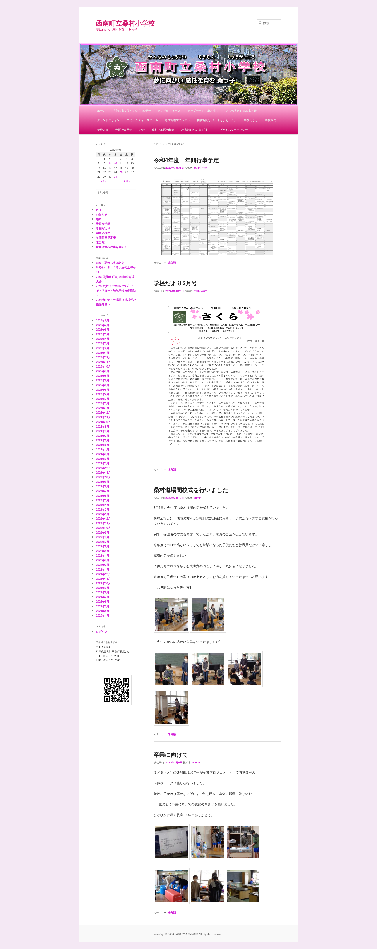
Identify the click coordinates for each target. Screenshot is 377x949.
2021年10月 (103, 583)
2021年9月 (102, 588)
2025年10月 (103, 366)
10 (115, 163)
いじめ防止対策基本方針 (241, 110)
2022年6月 (102, 546)
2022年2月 (102, 564)
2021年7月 (102, 597)
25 (121, 172)
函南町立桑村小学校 (125, 23)
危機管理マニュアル (177, 120)
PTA (98, 210)
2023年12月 (103, 468)
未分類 (172, 263)
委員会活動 (103, 224)
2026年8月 (102, 320)
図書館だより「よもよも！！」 (217, 120)
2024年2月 (102, 459)
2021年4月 (102, 611)
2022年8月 (102, 537)
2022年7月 (102, 542)
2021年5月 (102, 606)
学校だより (251, 120)
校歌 (142, 129)
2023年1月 (102, 514)
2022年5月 (102, 551)
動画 (99, 219)
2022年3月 (102, 560)
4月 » (127, 181)
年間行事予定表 (106, 237)
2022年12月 (103, 518)
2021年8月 (102, 592)
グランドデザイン (108, 120)
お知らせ (101, 214)
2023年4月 (102, 505)
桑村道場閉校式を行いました (191, 490)
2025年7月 (102, 380)
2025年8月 (102, 375)
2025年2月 (102, 403)
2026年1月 (102, 353)
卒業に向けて (171, 754)
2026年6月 (102, 329)
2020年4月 (102, 615)
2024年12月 (103, 412)
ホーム (101, 110)
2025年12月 (103, 357)
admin (197, 498)
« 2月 (104, 181)
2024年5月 (102, 445)
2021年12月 (103, 574)
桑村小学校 (200, 168)
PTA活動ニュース (169, 110)
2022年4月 (102, 555)
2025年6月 (102, 385)
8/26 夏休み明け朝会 (110, 263)
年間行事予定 (123, 129)
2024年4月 (102, 449)
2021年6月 (102, 601)
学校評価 (102, 129)
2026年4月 (102, 339)
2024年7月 (102, 435)
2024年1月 (102, 463)
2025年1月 (102, 408)
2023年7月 (102, 491)
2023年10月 (103, 477)
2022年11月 (103, 523)
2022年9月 (102, 532)
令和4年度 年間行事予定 (186, 160)
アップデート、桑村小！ (203, 110)
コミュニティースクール (142, 120)
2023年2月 (102, 509)
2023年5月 (102, 500)
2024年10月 (103, 422)
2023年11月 (103, 472)
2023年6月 (102, 495)
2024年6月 (102, 440)
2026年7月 (102, 325)
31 (115, 177)
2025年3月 (102, 399)
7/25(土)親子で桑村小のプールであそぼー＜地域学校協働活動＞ (116, 290)
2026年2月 (102, 348)
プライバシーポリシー (233, 129)
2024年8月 (102, 431)
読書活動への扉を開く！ (196, 129)
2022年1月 (102, 569)
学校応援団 (103, 233)
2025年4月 (102, 394)
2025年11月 (103, 362)
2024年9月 (102, 426)
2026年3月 (102, 343)
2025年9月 (102, 371)
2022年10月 (103, 528)
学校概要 (270, 120)
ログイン (101, 631)
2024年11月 (103, 417)
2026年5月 (102, 334)
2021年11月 (103, 578)
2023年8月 (102, 486)
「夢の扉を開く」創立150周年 (132, 110)
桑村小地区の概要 (163, 129)
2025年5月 (102, 389)
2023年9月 (102, 482)
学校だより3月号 (175, 283)
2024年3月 (102, 454)
